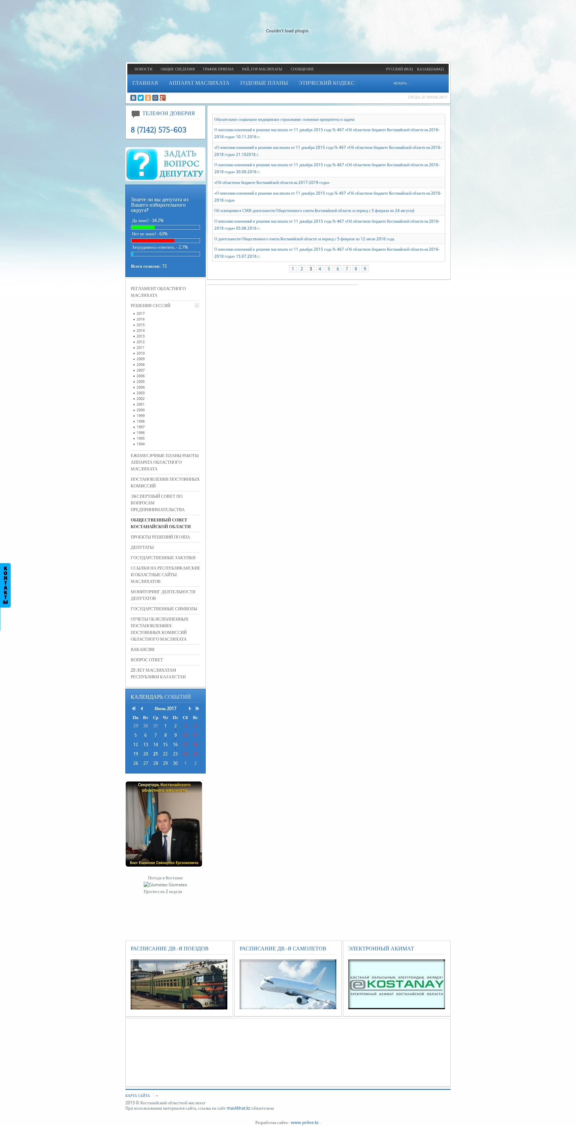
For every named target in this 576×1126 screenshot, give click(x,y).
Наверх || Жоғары (24, 9)
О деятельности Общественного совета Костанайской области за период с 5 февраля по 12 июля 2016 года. (304, 238)
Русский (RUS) (399, 69)
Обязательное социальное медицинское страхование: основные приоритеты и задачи (284, 119)
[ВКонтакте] (133, 98)
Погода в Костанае (165, 877)
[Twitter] (141, 98)
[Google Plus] (163, 98)
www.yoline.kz (305, 1122)
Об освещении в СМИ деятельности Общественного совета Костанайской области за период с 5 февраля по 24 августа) (314, 210)
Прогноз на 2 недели (163, 891)
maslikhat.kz (238, 1108)
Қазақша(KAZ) (430, 69)
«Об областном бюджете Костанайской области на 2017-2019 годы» (272, 182)
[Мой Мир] (155, 98)
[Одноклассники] (148, 98)
